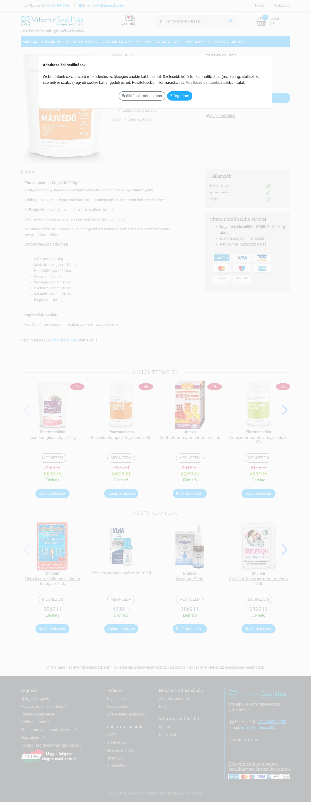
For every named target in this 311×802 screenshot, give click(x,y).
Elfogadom (179, 96)
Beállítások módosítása (142, 96)
